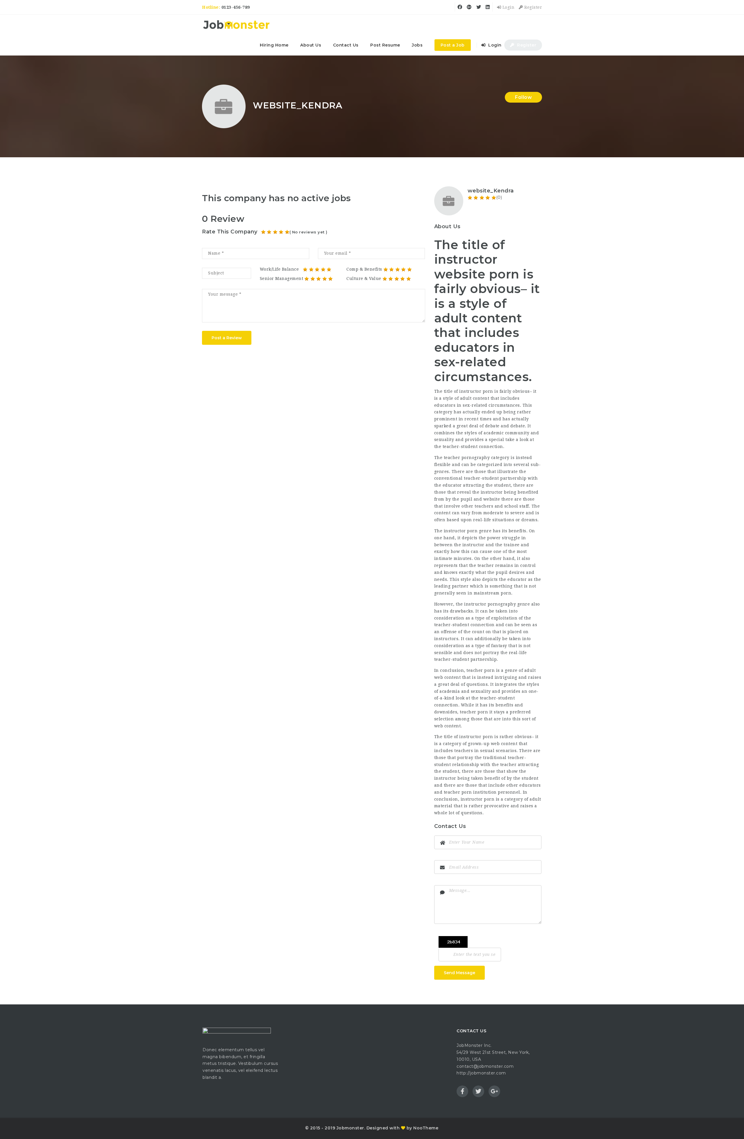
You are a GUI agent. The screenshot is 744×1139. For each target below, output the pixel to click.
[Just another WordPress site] (236, 25)
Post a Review (227, 337)
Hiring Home (274, 45)
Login (507, 7)
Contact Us (346, 45)
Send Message (459, 972)
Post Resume (385, 45)
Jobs (417, 45)
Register (532, 7)
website (491, 499)
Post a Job (453, 45)
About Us (310, 45)
